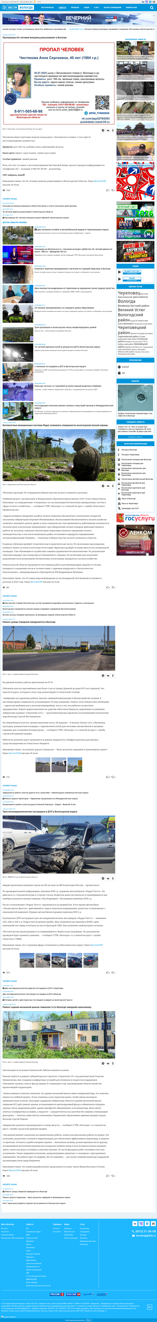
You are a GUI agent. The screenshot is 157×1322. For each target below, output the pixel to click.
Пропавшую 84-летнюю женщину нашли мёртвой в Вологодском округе (37, 218)
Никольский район (126, 352)
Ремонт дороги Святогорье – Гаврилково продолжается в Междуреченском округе (41, 798)
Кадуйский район (146, 333)
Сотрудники (84, 1232)
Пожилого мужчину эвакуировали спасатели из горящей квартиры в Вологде (72, 268)
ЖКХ (28, 1235)
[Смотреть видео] (18, 255)
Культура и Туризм (33, 1254)
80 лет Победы (31, 1282)
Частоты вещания (71, 1238)
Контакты (83, 1238)
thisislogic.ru (102, 1311)
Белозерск (129, 323)
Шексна (143, 297)
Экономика (30, 1247)
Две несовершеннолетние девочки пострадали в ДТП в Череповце (34, 988)
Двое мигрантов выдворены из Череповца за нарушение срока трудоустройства (74, 288)
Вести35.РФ (100, 181)
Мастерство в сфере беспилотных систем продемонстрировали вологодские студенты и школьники (49, 603)
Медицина (30, 1257)
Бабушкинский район (127, 339)
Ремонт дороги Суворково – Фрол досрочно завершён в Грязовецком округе (36, 1197)
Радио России (69, 1232)
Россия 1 (4, 1228)
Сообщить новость (135, 437)
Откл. (89, 1320)
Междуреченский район (133, 342)
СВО (27, 1273)
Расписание (84, 1228)
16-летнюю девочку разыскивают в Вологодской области (28, 212)
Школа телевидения (112, 7)
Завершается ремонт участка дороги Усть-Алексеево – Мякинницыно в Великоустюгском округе (45, 793)
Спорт (28, 1251)
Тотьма (142, 336)
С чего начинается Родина (36, 1276)
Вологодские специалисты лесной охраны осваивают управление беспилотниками (39, 609)
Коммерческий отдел (88, 1241)
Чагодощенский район (143, 324)
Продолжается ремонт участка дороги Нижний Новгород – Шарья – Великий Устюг (39, 804)
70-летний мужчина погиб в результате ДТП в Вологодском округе (67, 347)
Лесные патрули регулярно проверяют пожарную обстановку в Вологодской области (55, 29)
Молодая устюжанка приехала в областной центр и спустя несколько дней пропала (40, 206)
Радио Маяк (68, 1235)
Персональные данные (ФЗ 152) (71, 1311)
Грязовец (127, 349)
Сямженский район (142, 352)
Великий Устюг (131, 309)
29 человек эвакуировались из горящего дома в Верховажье (64, 308)
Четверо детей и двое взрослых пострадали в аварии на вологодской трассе (38, 1000)
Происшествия (32, 1238)
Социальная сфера (33, 1232)
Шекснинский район (128, 297)
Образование (31, 1260)
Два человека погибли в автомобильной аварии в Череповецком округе (73, 229)
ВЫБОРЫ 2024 (31, 1279)
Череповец (129, 293)
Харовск (128, 347)
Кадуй (132, 321)
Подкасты (68, 1228)
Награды (83, 1235)
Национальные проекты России (38, 1286)
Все (27, 1228)
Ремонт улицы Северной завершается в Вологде (26, 1191)
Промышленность (33, 1267)
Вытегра (144, 294)
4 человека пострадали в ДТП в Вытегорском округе (60, 366)
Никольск (134, 333)
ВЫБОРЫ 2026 (131, 7)
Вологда (126, 301)
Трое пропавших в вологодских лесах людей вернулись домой (65, 327)
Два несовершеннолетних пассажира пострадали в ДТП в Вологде (32, 994)
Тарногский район (138, 349)
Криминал (30, 1241)
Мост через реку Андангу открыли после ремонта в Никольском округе (34, 1203)
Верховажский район (126, 354)
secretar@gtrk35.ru (146, 1235)
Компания (84, 1244)
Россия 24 (5, 1232)
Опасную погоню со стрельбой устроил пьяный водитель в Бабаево (67, 386)
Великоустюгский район (133, 305)
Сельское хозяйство (33, 1263)
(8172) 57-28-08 (146, 1231)
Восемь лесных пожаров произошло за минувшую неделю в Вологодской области (39, 615)
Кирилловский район (128, 336)
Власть (28, 1244)
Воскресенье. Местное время (12, 1238)
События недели (7, 1235)
